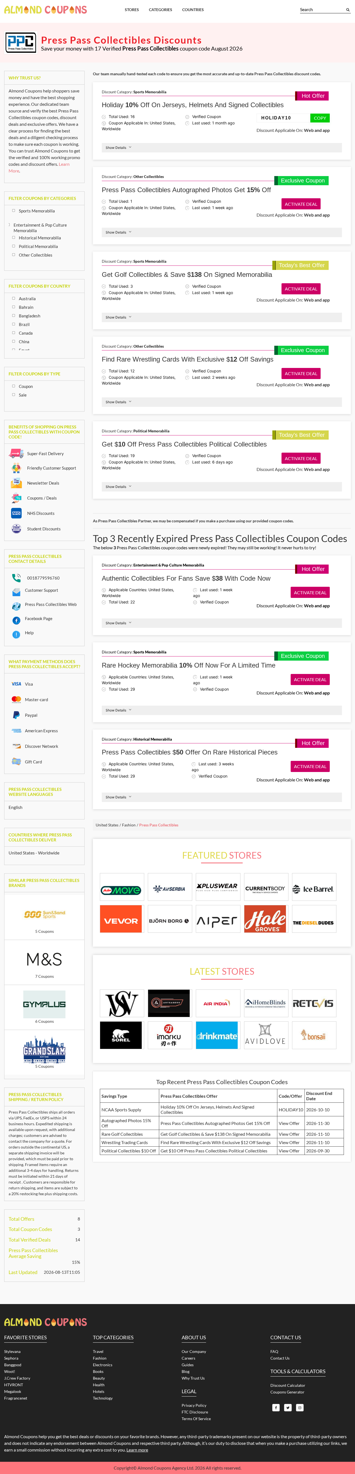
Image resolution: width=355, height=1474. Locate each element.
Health (99, 1384)
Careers (188, 1358)
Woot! (9, 1371)
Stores (132, 9)
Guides (188, 1364)
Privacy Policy (194, 1405)
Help (29, 632)
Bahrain (26, 307)
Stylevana (12, 1351)
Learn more (137, 1449)
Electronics (102, 1364)
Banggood (12, 1364)
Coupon (26, 386)
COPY (320, 118)
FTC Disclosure (195, 1412)
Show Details (116, 148)
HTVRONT (13, 1384)
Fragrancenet (15, 1398)
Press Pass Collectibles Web (51, 604)
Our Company (194, 1351)
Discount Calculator (287, 1385)
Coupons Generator (287, 1392)
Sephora (11, 1358)
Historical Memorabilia (40, 237)
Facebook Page (38, 618)
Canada (26, 332)
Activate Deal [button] (301, 204)
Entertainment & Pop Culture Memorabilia (40, 227)
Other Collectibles (35, 254)
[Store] (122, 1003)
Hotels (98, 1391)
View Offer (289, 1123)
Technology (103, 1398)
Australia (27, 298)
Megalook (12, 1391)
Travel (98, 1351)
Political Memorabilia (38, 246)
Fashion (99, 1358)
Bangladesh (29, 315)
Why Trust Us (193, 1378)
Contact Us (280, 1358)
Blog (185, 1371)
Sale (23, 394)
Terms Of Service (196, 1418)
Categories (160, 9)
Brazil (24, 324)
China (24, 341)
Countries (193, 9)
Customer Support (41, 590)
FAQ (274, 1351)
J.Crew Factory (17, 1378)
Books (98, 1371)
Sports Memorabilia (37, 210)
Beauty (99, 1378)
